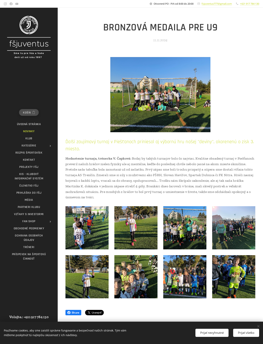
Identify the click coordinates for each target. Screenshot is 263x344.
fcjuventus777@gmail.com (217, 3)
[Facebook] (11, 4)
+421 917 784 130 (249, 3)
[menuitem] (29, 124)
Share (75, 312)
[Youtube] (16, 4)
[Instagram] (5, 4)
